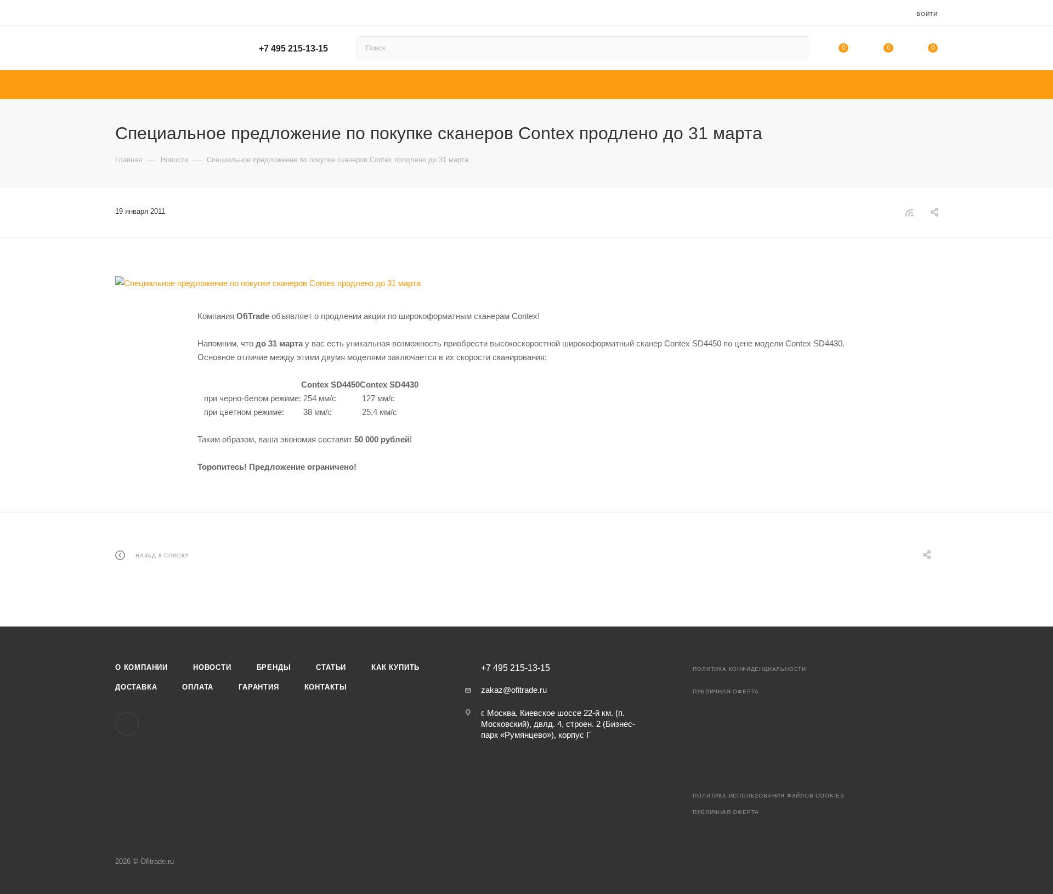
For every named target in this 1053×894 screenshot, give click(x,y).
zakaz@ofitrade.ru (514, 689)
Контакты (325, 687)
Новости (212, 667)
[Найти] (795, 47)
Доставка (136, 687)
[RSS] (909, 212)
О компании (141, 667)
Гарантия (259, 687)
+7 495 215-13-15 (293, 48)
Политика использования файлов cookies (769, 796)
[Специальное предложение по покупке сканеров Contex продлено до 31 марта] (526, 283)
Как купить (395, 667)
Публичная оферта (726, 691)
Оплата (197, 687)
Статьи (331, 667)
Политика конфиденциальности (749, 669)
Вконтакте (127, 724)
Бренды (274, 667)
